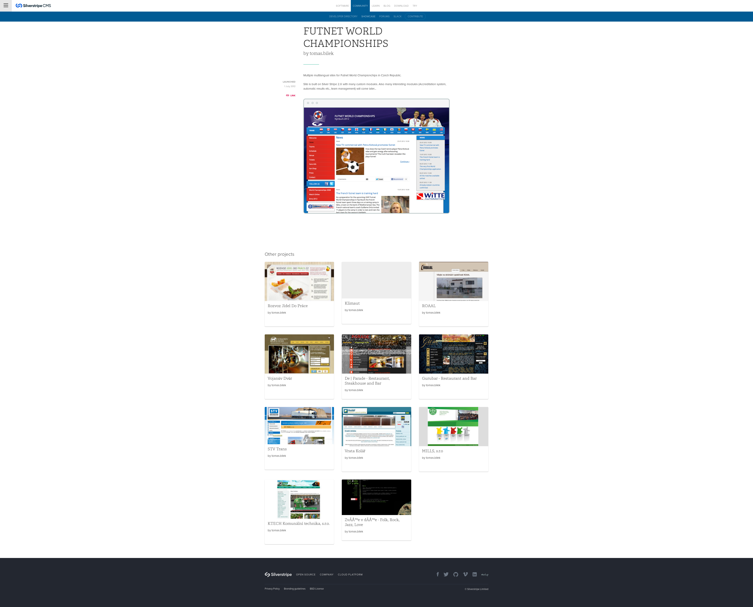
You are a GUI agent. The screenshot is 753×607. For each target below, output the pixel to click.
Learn (376, 5)
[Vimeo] (463, 575)
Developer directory (343, 16)
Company (327, 574)
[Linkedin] (473, 575)
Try (415, 5)
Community (360, 5)
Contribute (415, 16)
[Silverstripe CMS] (33, 6)
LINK (293, 95)
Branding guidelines (295, 588)
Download (401, 5)
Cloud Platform (350, 574)
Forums (384, 16)
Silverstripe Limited (477, 589)
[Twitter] (444, 575)
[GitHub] (453, 575)
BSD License (317, 588)
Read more (299, 294)
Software (342, 5)
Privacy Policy (272, 588)
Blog (387, 5)
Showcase (368, 16)
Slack (398, 16)
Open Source (306, 574)
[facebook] (436, 575)
